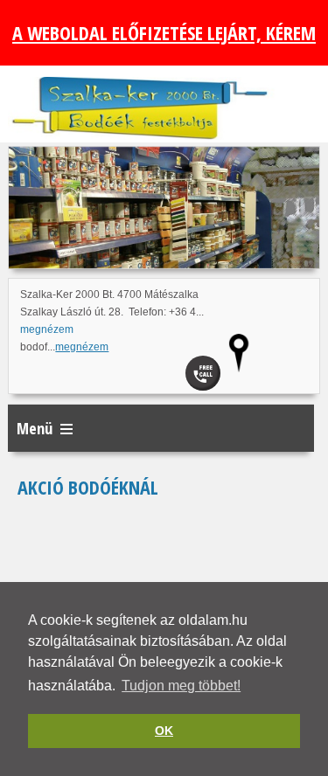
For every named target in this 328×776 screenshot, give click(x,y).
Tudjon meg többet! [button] (181, 685)
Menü (34, 428)
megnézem (46, 329)
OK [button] (164, 731)
